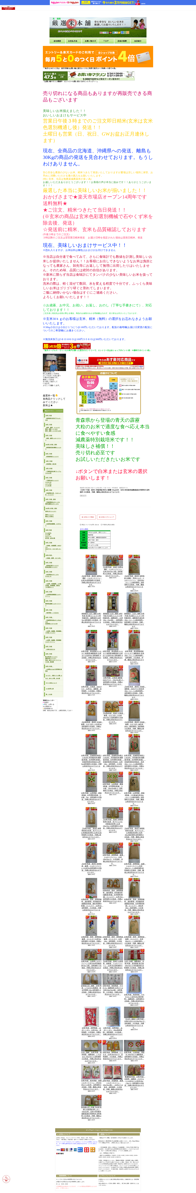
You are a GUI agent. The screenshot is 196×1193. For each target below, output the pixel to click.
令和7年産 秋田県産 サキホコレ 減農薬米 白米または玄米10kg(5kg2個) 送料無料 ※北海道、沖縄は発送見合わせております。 (113, 990)
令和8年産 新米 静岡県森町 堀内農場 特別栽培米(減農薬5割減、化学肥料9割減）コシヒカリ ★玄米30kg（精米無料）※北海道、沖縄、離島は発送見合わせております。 (134, 905)
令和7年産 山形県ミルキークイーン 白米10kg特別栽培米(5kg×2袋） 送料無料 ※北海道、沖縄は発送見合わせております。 (91, 965)
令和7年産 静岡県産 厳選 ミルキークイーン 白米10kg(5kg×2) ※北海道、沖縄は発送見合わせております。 (114, 859)
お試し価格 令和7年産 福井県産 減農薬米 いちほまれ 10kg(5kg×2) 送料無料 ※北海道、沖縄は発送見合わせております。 (91, 1057)
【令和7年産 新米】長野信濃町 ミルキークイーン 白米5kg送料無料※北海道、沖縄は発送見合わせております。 (91, 580)
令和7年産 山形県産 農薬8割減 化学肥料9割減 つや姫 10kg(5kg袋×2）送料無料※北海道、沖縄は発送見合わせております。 (113, 788)
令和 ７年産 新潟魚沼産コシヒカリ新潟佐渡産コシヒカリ (52, 565)
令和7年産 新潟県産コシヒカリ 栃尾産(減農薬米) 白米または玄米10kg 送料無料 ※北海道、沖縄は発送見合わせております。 (113, 655)
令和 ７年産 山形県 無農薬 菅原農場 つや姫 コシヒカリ (53, 630)
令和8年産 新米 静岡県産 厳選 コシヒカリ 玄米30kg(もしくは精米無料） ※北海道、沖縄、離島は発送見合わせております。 (135, 941)
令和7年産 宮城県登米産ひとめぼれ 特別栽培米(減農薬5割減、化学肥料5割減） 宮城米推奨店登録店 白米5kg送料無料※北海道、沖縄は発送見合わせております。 (91, 762)
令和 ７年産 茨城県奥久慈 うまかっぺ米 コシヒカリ (53, 492)
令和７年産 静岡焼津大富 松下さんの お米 (53, 418)
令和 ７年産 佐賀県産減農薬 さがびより (53, 523)
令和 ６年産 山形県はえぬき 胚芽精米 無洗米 (53, 669)
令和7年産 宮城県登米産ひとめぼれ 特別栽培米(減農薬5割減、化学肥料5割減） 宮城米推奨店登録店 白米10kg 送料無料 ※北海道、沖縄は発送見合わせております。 (113, 762)
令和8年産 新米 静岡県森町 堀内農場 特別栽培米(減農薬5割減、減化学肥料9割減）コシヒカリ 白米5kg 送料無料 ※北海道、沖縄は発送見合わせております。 (92, 905)
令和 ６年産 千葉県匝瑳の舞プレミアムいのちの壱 (53, 471)
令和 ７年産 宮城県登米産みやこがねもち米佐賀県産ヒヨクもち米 (53, 620)
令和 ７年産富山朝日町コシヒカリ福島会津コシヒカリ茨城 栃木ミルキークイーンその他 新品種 (53, 658)
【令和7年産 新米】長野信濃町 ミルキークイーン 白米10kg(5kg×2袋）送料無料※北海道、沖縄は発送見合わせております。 (113, 571)
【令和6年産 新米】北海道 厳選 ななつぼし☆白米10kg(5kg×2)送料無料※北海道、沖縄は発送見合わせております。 (114, 717)
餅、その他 (49, 694)
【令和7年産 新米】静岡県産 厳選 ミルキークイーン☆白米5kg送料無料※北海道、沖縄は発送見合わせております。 (91, 868)
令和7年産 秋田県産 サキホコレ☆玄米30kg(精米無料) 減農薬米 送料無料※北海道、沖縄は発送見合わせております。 (134, 999)
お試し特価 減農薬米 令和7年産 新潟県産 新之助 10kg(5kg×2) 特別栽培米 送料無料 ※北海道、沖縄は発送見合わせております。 (134, 965)
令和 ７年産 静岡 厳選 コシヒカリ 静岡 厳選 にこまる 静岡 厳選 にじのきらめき (53, 428)
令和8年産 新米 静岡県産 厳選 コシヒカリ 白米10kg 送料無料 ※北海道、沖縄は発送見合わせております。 (114, 941)
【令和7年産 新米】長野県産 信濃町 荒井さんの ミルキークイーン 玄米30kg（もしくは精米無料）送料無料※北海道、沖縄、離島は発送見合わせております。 (134, 582)
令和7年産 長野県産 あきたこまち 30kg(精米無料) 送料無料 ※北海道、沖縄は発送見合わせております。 (113, 1032)
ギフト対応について (51, 683)
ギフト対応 (84, 529)
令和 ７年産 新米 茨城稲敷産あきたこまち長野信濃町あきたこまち (52, 502)
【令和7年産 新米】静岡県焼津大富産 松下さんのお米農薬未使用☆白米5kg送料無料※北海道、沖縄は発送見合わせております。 (91, 833)
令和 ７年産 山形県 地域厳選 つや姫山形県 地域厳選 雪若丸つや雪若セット (53, 584)
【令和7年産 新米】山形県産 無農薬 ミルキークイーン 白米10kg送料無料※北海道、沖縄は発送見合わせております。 (113, 965)
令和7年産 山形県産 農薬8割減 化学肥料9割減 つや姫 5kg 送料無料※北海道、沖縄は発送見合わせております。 (91, 797)
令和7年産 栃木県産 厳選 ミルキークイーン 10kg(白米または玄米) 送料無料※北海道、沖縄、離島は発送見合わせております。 (92, 1085)
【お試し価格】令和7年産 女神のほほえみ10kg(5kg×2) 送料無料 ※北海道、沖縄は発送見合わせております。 (135, 1023)
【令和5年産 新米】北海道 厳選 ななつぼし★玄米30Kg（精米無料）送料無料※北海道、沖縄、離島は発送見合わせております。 (135, 726)
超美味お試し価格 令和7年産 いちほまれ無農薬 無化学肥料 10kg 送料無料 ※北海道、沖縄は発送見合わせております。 (91, 990)
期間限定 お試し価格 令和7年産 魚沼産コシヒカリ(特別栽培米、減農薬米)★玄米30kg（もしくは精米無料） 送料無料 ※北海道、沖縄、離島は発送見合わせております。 (134, 620)
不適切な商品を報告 (109, 524)
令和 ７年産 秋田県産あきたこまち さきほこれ (52, 574)
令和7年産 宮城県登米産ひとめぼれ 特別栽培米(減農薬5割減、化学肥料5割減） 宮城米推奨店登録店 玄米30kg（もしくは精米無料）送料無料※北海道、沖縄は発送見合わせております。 (135, 762)
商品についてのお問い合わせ (90, 524)
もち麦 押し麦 (50, 688)
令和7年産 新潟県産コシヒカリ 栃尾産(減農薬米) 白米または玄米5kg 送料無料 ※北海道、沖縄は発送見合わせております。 (91, 655)
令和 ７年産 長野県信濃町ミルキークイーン (53, 603)
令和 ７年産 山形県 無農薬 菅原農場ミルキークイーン (53, 640)
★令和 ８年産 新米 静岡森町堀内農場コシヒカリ (53, 447)
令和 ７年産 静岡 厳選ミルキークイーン (53, 438)
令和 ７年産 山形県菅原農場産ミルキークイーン (53, 594)
